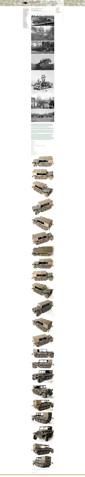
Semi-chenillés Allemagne (35, 9)
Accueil (47, 0)
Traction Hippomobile (25, 25)
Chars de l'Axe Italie (25, 14)
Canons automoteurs (25, 22)
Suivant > (35, 472)
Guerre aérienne (57, 9)
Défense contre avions (25, 10)
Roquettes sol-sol (25, 12)
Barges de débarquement (25, 24)
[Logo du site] (31, 3)
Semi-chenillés (24, 21)
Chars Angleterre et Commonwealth (25, 16)
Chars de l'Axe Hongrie (25, 15)
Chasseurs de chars (25, 21)
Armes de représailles (25, 27)
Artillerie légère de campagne (26, 9)
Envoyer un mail (59, 0)
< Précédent (32, 472)
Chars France (24, 18)
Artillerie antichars (25, 11)
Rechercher (55, 3)
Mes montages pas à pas (58, 12)
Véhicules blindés (25, 20)
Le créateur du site (51, 0)
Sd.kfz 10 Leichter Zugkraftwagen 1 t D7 (37, 8)
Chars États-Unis (24, 17)
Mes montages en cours (58, 11)
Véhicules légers (24, 19)
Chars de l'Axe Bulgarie (25, 13)
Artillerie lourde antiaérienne (25, 11)
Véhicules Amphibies (25, 23)
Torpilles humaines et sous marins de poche (25, 26)
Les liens (55, 0)
